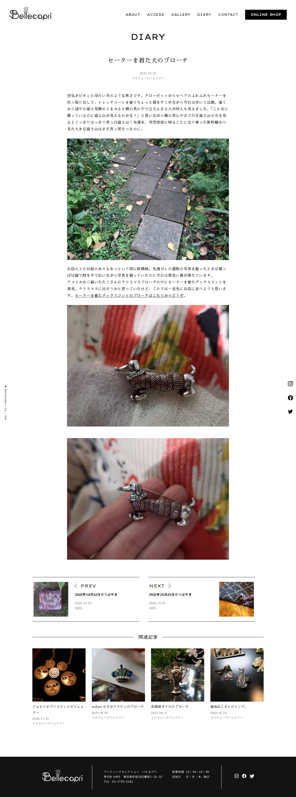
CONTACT (228, 15)
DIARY (204, 15)
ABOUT (133, 15)
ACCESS (155, 15)
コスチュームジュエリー (148, 78)
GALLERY (181, 15)
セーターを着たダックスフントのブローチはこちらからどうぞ (129, 296)
